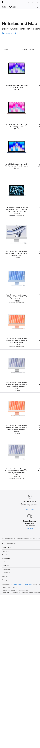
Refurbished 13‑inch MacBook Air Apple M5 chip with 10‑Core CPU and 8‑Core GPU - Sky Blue (17, 209)
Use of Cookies (16, 592)
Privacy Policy (6, 592)
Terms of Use (25, 592)
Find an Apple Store (18, 584)
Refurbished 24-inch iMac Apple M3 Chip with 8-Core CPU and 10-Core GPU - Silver (16, 253)
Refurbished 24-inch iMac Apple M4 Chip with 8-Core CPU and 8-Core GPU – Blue (16, 297)
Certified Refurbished (10, 7)
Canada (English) (6, 587)
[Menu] (37, 2)
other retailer (28, 584)
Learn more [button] (8, 36)
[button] (28, 2)
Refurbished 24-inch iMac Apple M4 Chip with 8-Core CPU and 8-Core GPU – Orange (16, 340)
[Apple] (2, 543)
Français (15, 587)
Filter (6, 49)
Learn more (30, 509)
